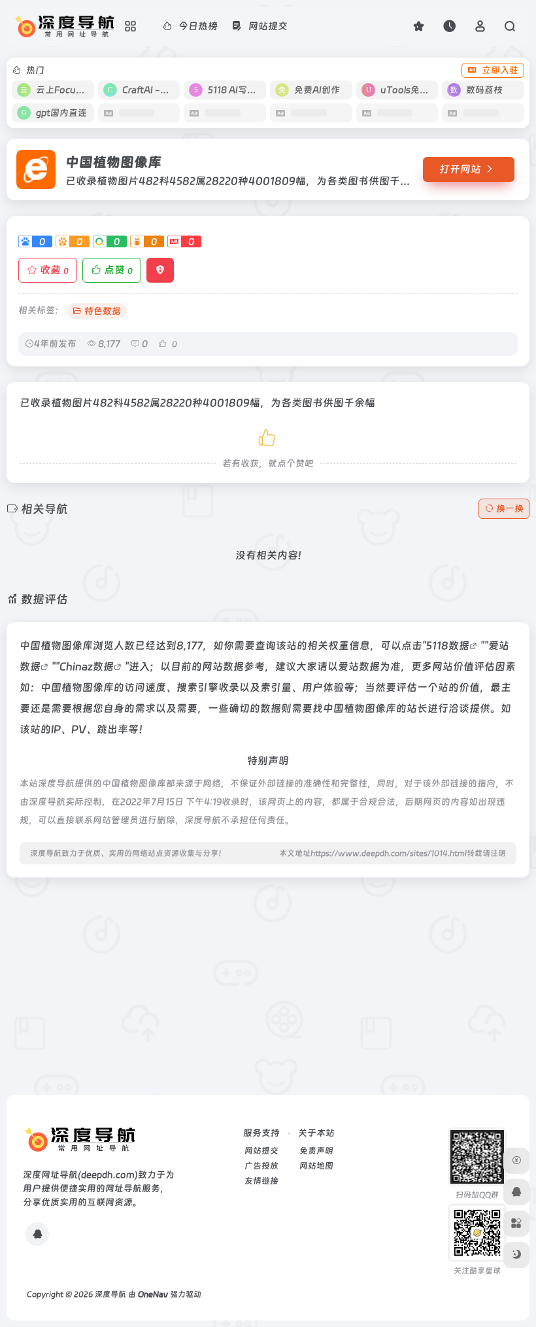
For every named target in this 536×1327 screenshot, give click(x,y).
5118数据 (447, 645)
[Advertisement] (268, 979)
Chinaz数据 (86, 666)
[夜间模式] (516, 1255)
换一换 (510, 508)
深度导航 (110, 1294)
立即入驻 (500, 70)
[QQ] (37, 1234)
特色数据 (102, 311)
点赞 (118, 270)
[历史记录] (449, 25)
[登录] (480, 25)
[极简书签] (516, 1224)
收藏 (54, 270)
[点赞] (268, 435)
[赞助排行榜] (516, 1161)
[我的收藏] (419, 25)
